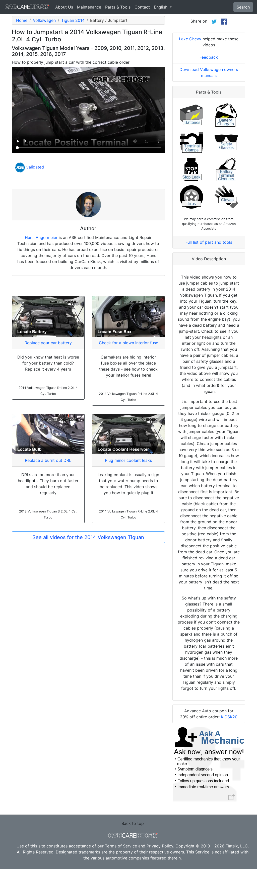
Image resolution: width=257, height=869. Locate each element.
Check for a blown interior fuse (128, 342)
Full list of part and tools (208, 242)
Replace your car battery (48, 342)
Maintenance (89, 7)
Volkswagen (44, 20)
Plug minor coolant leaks (128, 460)
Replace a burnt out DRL (48, 460)
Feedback (209, 57)
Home (21, 20)
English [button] (161, 7)
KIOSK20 (229, 716)
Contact (142, 7)
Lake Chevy (190, 38)
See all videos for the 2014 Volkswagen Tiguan (88, 537)
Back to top (132, 823)
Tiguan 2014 (73, 20)
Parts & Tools (118, 7)
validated (34, 166)
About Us (64, 7)
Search (243, 7)
